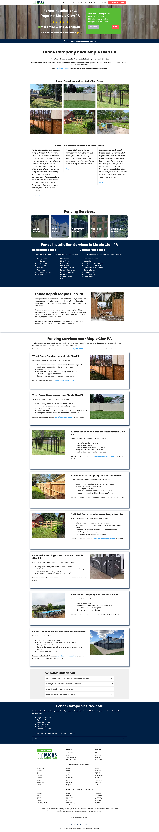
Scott (68, 169)
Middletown (69, 777)
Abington (39, 793)
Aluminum (82, 2)
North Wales (98, 795)
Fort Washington (42, 802)
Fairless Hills (40, 782)
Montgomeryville (71, 804)
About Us (97, 754)
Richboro (97, 772)
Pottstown (98, 800)
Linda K (102, 182)
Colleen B (36, 195)
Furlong (39, 784)
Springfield (98, 777)
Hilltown (68, 768)
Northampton (70, 786)
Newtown (68, 784)
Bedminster (40, 768)
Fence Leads (98, 759)
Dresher (39, 800)
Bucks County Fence (70, 828)
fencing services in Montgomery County (79, 789)
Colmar (39, 797)
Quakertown (98, 770)
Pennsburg (98, 797)
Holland (68, 770)
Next (115, 27)
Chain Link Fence (117, 230)
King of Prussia (70, 797)
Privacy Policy (81, 828)
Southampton (99, 775)
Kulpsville (68, 799)
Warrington (98, 782)
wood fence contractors (64, 380)
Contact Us (98, 756)
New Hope (69, 782)
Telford (97, 779)
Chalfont (39, 775)
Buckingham (40, 774)
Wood (65, 2)
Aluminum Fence (78, 230)
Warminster (98, 781)
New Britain (69, 781)
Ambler (39, 795)
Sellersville (98, 774)
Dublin (39, 781)
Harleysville (40, 804)
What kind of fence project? (99, 14)
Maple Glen (69, 802)
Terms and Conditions (92, 828)
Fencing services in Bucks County (79, 764)
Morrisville (68, 779)
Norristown (98, 793)
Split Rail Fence (96, 230)
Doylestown (40, 779)
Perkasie (97, 768)
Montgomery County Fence (79, 818)
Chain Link (103, 2)
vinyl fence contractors (64, 417)
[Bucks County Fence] (38, 2)
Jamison (68, 772)
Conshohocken (41, 799)
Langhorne (69, 774)
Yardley (97, 784)
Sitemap (97, 757)
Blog (96, 752)
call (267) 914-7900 (75, 349)
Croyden (39, 777)
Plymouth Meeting (100, 799)
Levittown (68, 775)
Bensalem (40, 770)
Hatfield (68, 793)
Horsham (68, 795)
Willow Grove (98, 804)
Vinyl (72, 2)
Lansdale (68, 800)
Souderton (98, 802)
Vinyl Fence (55, 230)
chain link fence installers (66, 656)
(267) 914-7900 (62, 68)
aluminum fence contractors (105, 456)
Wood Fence (36, 230)
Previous (93, 27)
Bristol (38, 772)
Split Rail (92, 2)
